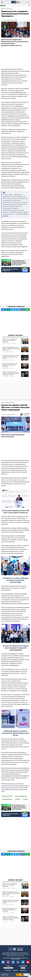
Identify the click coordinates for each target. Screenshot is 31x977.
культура (25, 799)
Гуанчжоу (17, 799)
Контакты (23, 970)
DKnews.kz (18, 45)
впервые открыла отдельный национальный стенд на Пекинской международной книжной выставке (11, 615)
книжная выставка (7, 799)
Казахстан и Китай (7, 796)
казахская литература (20, 796)
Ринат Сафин (27, 413)
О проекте (8, 970)
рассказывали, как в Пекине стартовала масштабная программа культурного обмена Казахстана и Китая (15, 785)
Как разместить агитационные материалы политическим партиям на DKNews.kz (15, 958)
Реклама (15, 970)
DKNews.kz (4, 474)
